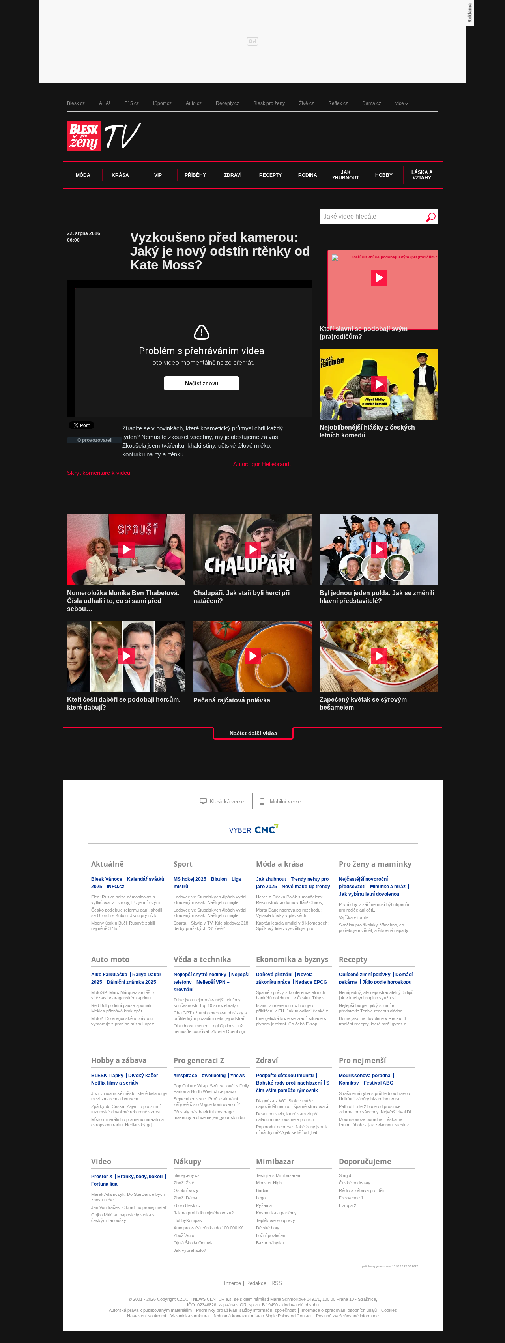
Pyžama (264, 1205)
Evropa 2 (347, 1205)
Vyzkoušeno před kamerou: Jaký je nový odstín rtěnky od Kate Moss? (220, 251)
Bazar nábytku (270, 1242)
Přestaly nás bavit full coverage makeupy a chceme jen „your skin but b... (210, 1115)
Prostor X (102, 1176)
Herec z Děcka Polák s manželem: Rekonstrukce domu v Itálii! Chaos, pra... (289, 900)
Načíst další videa (253, 733)
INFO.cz (115, 886)
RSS (276, 1283)
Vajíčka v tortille (353, 917)
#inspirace (186, 1075)
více (399, 103)
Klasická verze (226, 802)
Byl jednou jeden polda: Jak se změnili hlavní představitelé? (377, 597)
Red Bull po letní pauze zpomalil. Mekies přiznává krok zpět (122, 1008)
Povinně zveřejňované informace (347, 1315)
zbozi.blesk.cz (187, 1205)
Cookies (389, 1310)
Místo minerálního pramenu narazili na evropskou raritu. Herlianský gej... (127, 1122)
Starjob (345, 1175)
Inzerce (232, 1283)
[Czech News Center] (267, 828)
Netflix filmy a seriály (114, 1083)
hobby (384, 175)
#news (237, 1075)
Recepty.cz (227, 103)
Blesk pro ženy (269, 103)
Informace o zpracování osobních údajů (339, 1310)
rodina (307, 175)
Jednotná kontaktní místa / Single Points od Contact (262, 1315)
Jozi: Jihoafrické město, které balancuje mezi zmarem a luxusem (129, 1096)
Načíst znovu (201, 383)
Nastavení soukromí (146, 1315)
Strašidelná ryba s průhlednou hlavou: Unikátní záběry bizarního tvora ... (375, 1096)
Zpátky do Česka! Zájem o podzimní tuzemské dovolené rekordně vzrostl (126, 1109)
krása (120, 175)
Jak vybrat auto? (190, 1250)
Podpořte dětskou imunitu (285, 1075)
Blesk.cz (76, 103)
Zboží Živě (184, 1182)
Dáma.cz (371, 103)
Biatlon (219, 879)
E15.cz (131, 103)
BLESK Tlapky (108, 1075)
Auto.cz (194, 103)
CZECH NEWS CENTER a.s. (205, 1299)
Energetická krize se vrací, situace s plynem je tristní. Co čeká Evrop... (291, 1021)
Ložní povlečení (271, 1235)
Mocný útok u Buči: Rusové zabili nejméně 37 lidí (123, 926)
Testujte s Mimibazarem (278, 1175)
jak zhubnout (345, 175)
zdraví (232, 175)
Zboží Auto (184, 1235)
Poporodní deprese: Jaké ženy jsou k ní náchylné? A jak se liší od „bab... (292, 1129)
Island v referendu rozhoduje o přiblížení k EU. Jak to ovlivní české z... (294, 1008)
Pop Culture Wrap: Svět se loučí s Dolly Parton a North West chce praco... (211, 1088)
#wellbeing (214, 1075)
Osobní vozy (186, 1190)
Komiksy (349, 1083)
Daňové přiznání (275, 974)
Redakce (256, 1283)
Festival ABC (378, 1083)
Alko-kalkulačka (110, 974)
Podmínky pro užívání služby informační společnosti (246, 1310)
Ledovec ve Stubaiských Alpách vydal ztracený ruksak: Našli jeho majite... (210, 900)
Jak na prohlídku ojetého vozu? (204, 1212)
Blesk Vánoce (107, 879)
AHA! (104, 103)
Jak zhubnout (271, 879)
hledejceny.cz (187, 1175)
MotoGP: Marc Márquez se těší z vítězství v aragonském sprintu (123, 995)
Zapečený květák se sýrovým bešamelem (363, 703)
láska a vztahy (422, 175)
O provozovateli (94, 440)
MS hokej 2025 (191, 879)
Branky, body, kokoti (140, 1176)
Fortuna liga (104, 1184)
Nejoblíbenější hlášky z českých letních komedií (367, 431)
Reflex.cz (338, 103)
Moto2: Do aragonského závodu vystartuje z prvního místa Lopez (122, 1021)
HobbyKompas (188, 1220)
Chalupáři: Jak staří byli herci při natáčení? (241, 597)
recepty (270, 175)
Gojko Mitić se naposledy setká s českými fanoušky (123, 1217)
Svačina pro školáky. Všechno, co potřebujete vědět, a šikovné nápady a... (373, 928)
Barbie (262, 1190)
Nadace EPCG (311, 982)
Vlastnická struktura (189, 1315)
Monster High (269, 1182)
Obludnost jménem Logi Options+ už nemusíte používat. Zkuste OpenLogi (209, 1029)
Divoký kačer (143, 1075)
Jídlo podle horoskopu (386, 982)
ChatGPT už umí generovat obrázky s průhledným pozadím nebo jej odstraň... (211, 1016)
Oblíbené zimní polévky (365, 974)
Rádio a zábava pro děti (361, 1190)
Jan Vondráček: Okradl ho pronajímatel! (129, 1207)
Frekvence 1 (351, 1197)
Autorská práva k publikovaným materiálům (150, 1310)
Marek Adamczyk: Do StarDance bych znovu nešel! (128, 1197)
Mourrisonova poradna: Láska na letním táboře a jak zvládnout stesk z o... (374, 1122)
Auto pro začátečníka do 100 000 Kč (208, 1227)
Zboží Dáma (185, 1197)
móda (83, 175)
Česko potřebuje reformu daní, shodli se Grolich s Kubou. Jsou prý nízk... (126, 913)
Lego (261, 1197)
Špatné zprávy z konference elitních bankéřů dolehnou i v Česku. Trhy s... (292, 995)
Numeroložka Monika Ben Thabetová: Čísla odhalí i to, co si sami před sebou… (123, 601)
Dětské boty (267, 1227)
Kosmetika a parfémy (276, 1212)
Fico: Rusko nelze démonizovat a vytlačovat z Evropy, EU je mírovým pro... (125, 900)
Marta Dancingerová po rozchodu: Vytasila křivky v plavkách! (289, 913)
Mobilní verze (284, 802)
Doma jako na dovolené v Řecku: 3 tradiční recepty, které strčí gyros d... (374, 1021)
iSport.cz (162, 103)
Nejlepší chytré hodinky (201, 974)
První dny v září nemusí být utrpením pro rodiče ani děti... (374, 907)
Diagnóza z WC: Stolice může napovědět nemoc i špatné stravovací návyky (292, 1103)
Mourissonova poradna (365, 1075)
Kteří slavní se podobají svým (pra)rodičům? (364, 332)
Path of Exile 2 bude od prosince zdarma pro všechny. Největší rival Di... (376, 1109)
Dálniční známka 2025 (131, 982)
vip (158, 175)
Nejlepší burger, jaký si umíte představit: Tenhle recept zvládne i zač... (371, 1008)
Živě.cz (306, 103)
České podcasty (354, 1182)
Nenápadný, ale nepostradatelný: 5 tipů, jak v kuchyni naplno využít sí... (377, 995)
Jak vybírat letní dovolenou (369, 894)
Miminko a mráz (388, 886)
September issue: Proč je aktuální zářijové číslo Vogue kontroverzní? (207, 1101)
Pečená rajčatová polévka (231, 700)
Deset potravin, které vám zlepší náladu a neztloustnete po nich (287, 1116)
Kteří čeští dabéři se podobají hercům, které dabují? (123, 703)
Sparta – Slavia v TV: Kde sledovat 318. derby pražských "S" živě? (211, 926)
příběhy (195, 175)
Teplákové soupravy (275, 1220)
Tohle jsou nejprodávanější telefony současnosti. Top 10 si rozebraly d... (208, 1002)
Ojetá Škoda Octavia (193, 1242)
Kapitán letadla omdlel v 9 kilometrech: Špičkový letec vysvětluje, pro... (292, 926)
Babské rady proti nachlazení (289, 1083)
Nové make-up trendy (306, 886)
